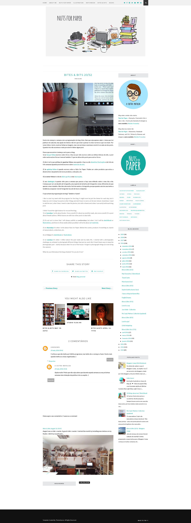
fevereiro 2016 (126, 338)
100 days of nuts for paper (126, 190)
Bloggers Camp (140, 190)
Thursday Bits (137, 197)
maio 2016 (125, 267)
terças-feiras (51, 155)
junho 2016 (125, 264)
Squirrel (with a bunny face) (130, 289)
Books (111, 2)
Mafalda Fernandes (133, 123)
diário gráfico (66, 176)
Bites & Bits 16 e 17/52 (129, 329)
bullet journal (139, 200)
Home (45, 2)
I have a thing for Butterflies (130, 293)
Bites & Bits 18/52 (127, 317)
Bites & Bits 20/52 (127, 285)
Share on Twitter (81, 271)
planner (137, 213)
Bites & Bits (102, 2)
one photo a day (123, 210)
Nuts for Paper (65, 2)
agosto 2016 (126, 258)
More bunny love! (127, 281)
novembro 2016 (127, 249)
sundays (50, 240)
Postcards (136, 194)
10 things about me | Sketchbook (137, 393)
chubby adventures (125, 203)
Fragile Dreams (126, 297)
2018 (122, 237)
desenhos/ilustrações (98, 162)
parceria (121, 213)
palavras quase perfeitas (137, 210)
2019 (122, 234)
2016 (122, 243)
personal (82, 276)
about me (53, 2)
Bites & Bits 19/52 (127, 301)
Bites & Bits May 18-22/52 (52, 329)
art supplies (129, 200)
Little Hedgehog (127, 325)
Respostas (52, 361)
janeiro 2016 (126, 341)
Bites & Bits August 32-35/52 (52, 428)
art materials (94, 223)
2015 (122, 344)
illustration (122, 207)
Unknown (55, 347)
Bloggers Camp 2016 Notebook (136, 363)
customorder (137, 203)
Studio (128, 197)
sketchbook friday (124, 220)
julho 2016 (125, 261)
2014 (122, 347)
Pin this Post (98, 271)
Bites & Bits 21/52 (127, 270)
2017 (122, 240)
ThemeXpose (60, 520)
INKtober (121, 194)
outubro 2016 (126, 252)
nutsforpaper (132, 207)
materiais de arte (78, 164)
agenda (121, 200)
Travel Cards (126, 277)
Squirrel (121, 197)
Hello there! (130, 378)
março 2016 (126, 335)
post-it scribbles (123, 217)
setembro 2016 (127, 255)
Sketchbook (90, 2)
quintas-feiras (52, 169)
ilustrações (78, 176)
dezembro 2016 (127, 246)
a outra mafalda (63, 366)
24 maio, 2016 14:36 (61, 369)
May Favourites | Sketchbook (131, 273)
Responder (110, 359)
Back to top (142, 520)
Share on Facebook (61, 271)
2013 (122, 350)
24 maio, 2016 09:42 (57, 350)
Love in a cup (126, 305)
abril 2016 (125, 332)
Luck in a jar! (125, 321)
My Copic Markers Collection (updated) (134, 313)
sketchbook (107, 220)
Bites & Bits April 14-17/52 (101, 329)
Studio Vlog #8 (74, 323)
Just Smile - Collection (129, 309)
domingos (51, 181)
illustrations (47, 223)
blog (77, 276)
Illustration (78, 2)
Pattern (129, 194)
